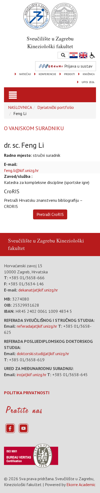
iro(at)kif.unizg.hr (31, 374)
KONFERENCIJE (47, 74)
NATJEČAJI (25, 74)
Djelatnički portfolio (55, 107)
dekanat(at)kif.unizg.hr (38, 290)
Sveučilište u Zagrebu (31, 240)
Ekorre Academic (80, 484)
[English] (83, 55)
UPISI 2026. (88, 82)
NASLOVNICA (20, 107)
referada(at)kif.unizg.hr (37, 326)
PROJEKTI (69, 74)
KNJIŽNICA (89, 74)
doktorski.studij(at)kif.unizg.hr (43, 353)
